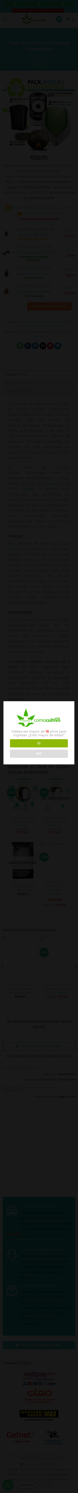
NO (39, 753)
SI (38, 743)
